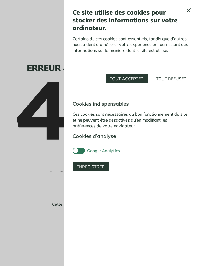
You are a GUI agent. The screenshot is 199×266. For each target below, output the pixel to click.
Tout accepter (127, 78)
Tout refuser (171, 78)
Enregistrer (91, 166)
